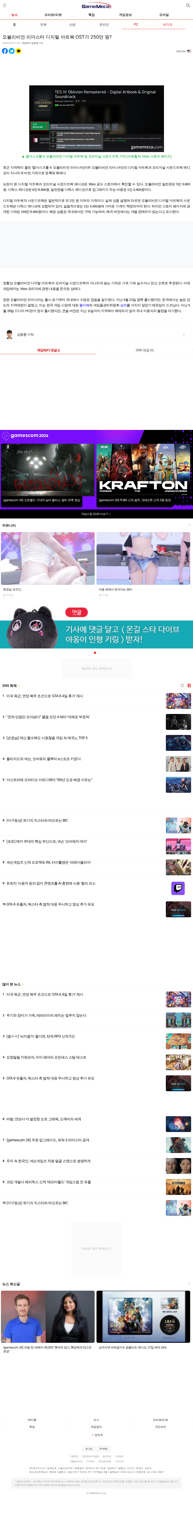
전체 (43, 24)
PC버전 (103, 1448)
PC (136, 24)
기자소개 (119, 1461)
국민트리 (160, 1427)
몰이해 (84, 305)
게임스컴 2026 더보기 (95, 514)
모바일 (164, 15)
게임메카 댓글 (48, 350)
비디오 (168, 24)
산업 (72, 24)
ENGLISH (181, 51)
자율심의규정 (76, 1461)
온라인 (104, 24)
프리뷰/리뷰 (53, 15)
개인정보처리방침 (90, 1456)
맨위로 (99, 1435)
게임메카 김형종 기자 (32, 43)
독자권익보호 (104, 1461)
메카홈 (32, 1420)
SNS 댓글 (145, 350)
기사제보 (90, 1461)
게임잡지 (96, 1427)
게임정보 (125, 15)
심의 (123, 305)
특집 (91, 15)
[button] (95, 653)
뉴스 (14, 15)
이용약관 (74, 1456)
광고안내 (107, 1456)
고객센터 (119, 1456)
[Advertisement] (96, 67)
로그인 (89, 1448)
